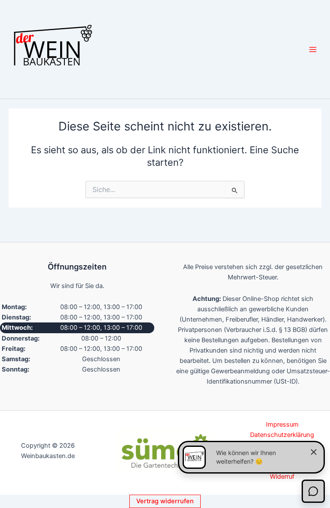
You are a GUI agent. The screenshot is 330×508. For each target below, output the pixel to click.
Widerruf (282, 476)
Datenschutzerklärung (282, 435)
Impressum (282, 424)
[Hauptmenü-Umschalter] (312, 49)
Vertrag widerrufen (165, 501)
